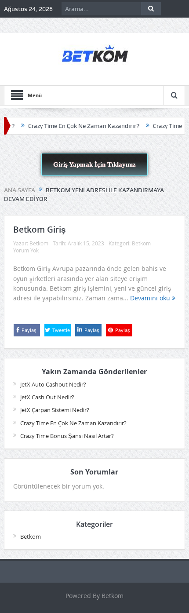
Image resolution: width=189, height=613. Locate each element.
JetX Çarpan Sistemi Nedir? (54, 410)
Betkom (38, 243)
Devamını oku (151, 298)
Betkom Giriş (39, 229)
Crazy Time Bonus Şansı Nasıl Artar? (67, 436)
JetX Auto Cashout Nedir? (53, 384)
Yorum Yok (26, 250)
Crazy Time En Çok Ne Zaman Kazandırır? (77, 125)
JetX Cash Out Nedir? (47, 397)
